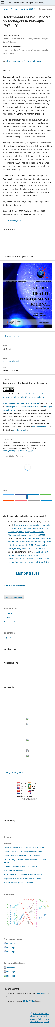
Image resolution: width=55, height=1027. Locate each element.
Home (5, 9)
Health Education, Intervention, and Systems (22, 855)
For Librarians (9, 621)
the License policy (20, 430)
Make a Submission (14, 597)
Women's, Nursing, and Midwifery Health (20, 866)
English (7, 637)
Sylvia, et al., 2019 (13, 336)
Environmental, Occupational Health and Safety (23, 874)
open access (40, 993)
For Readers (8, 613)
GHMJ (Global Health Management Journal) (25, 2)
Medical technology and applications (18, 882)
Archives (14, 9)
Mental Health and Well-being (16, 870)
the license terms (39, 426)
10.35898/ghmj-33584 (17, 220)
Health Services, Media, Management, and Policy (23, 851)
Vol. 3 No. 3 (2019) (28, 9)
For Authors (8, 617)
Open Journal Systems (14, 772)
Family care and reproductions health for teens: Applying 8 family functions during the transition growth (29, 528)
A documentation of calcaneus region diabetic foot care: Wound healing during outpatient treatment (30, 541)
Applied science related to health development (22, 878)
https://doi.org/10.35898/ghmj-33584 (24, 61)
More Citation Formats (14, 456)
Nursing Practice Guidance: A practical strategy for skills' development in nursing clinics (29, 555)
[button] (8, 496)
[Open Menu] (2, 2)
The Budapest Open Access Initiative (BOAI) (22, 406)
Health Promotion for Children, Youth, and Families (24, 847)
